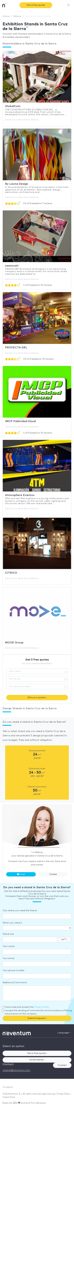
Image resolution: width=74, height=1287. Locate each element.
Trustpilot (8, 1087)
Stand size (8, 934)
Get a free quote (36, 5)
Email (22, 874)
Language (63, 1033)
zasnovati (11, 265)
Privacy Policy (41, 1007)
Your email (8, 958)
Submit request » (37, 1018)
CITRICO (11, 572)
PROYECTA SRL (16, 347)
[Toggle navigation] (68, 5)
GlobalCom (12, 106)
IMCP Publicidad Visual (20, 421)
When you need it (12, 923)
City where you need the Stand (20, 910)
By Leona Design (16, 183)
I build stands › (37, 1060)
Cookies (62, 1065)
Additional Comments (15, 982)
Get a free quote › (37, 1053)
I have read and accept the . (26, 1007)
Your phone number (13, 970)
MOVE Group (14, 642)
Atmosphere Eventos (19, 495)
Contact (53, 874)
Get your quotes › (37, 697)
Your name (9, 946)
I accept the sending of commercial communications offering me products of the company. (38, 1012)
